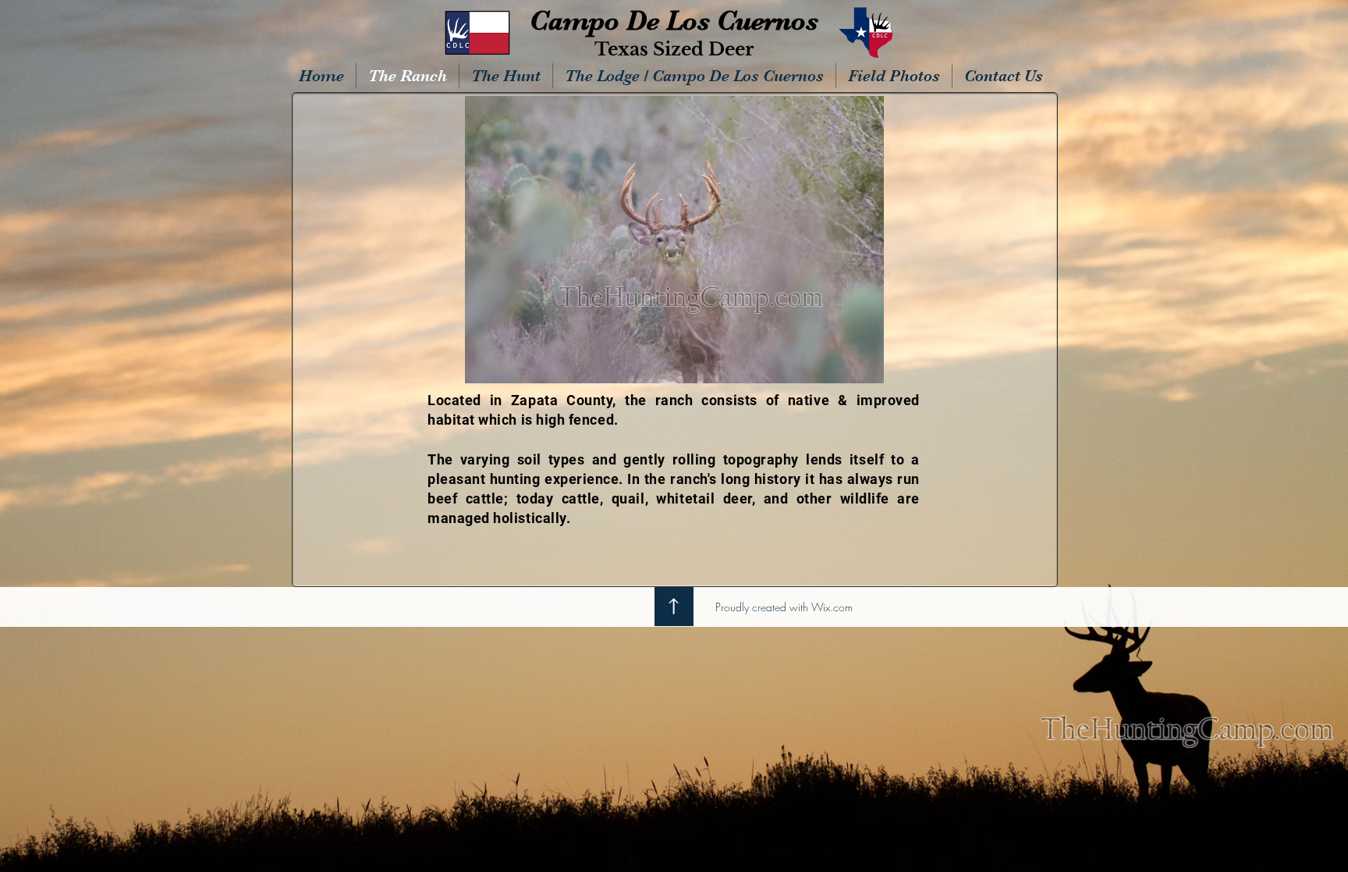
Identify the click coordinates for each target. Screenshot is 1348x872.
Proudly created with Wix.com (784, 607)
